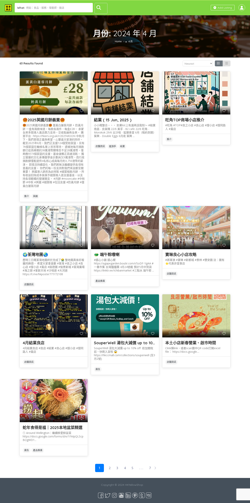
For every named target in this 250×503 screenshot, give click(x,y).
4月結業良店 (34, 342)
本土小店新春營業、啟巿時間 (190, 342)
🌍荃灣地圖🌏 (35, 254)
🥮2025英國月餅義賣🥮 (44, 119)
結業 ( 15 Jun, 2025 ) (112, 119)
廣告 (98, 369)
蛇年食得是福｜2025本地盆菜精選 (52, 427)
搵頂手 (112, 146)
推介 (26, 196)
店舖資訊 (100, 146)
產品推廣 (100, 281)
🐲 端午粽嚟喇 (107, 254)
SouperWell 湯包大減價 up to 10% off (128, 342)
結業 (122, 146)
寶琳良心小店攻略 (180, 254)
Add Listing (224, 7)
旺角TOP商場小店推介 (184, 119)
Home (118, 41)
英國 (35, 196)
